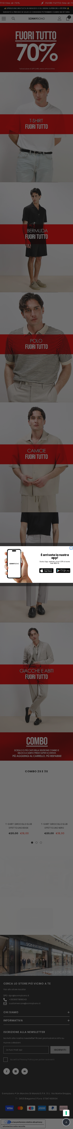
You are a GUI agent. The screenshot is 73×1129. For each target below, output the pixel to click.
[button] (66, 1122)
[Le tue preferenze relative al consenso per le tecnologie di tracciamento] (66, 1113)
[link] (46, 570)
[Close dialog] (71, 548)
